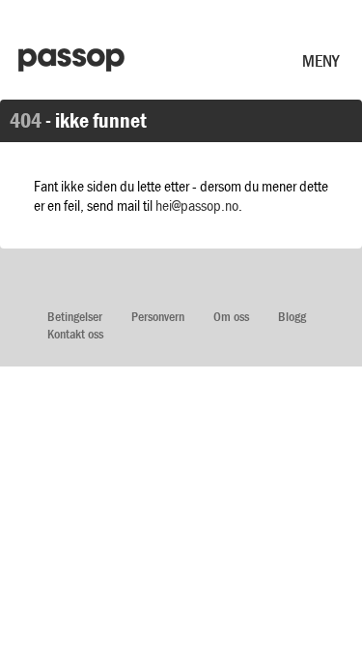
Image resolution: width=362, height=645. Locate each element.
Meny (320, 60)
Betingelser (74, 316)
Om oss (231, 316)
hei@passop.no (196, 205)
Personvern (157, 316)
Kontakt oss (75, 334)
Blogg (292, 316)
